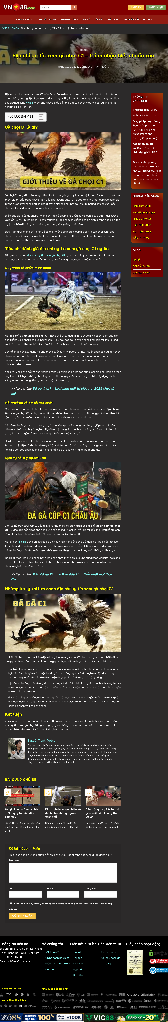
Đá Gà (15, 28)
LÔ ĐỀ (98, 19)
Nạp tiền (78, 969)
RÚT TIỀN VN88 (142, 231)
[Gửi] (74, 7)
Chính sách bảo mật (57, 957)
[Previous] (9, 807)
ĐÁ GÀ (86, 19)
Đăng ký (78, 952)
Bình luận (15, 859)
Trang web (90, 888)
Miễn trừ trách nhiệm (57, 963)
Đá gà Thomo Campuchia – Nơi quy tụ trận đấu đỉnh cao (21, 813)
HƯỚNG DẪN (68, 19)
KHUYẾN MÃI (131, 19)
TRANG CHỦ (23, 19)
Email (51, 888)
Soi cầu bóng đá (110, 957)
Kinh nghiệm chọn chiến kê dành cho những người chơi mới (63, 813)
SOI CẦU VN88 (141, 266)
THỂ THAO (112, 19)
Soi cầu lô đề (109, 952)
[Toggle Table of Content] (39, 117)
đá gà (22, 541)
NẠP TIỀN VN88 (142, 225)
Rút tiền (78, 975)
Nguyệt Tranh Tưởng (97, 66)
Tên (12, 888)
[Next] (117, 807)
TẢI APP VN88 (141, 237)
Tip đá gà (106, 963)
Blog (146, 19)
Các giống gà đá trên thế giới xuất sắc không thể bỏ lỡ (102, 813)
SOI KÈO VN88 (141, 272)
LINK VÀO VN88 (46, 19)
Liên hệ (49, 969)
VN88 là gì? (52, 952)
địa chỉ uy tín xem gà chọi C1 (46, 255)
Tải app (77, 957)
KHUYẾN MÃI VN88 (144, 212)
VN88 (5, 28)
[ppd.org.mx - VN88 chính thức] (18, 7)
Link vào (78, 963)
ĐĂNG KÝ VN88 (142, 206)
